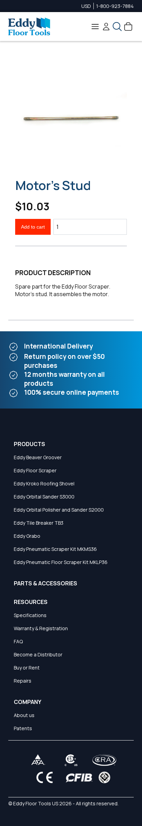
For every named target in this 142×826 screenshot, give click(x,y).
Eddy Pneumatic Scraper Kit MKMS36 (55, 549)
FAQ (18, 641)
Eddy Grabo (27, 536)
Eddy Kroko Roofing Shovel (44, 483)
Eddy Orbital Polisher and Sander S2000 (59, 509)
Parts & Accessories (45, 583)
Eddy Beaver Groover (38, 457)
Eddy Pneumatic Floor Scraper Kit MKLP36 (61, 562)
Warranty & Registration (41, 628)
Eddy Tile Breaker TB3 (38, 523)
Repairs (22, 680)
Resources (31, 602)
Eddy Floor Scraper (35, 470)
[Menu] (95, 26)
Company (27, 702)
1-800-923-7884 (115, 6)
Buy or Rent (27, 667)
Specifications (30, 615)
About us (24, 715)
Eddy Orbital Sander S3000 (44, 496)
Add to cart (33, 227)
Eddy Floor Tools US (35, 803)
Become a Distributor (38, 654)
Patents (23, 728)
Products (29, 444)
